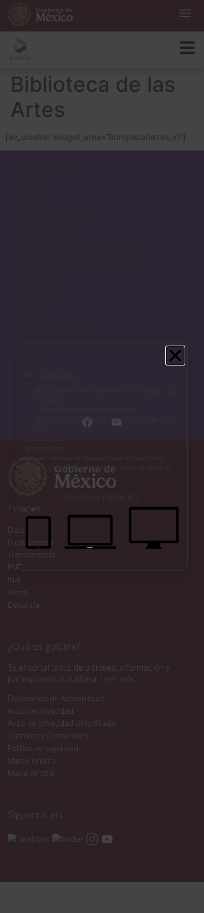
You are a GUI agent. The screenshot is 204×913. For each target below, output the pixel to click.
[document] (102, 456)
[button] (175, 355)
